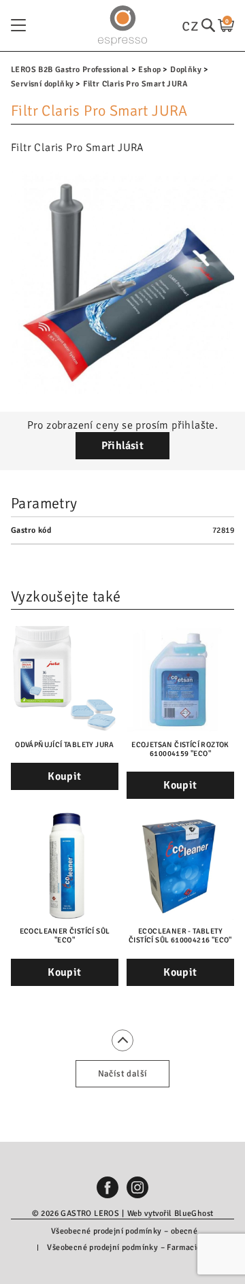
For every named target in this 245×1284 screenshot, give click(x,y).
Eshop (149, 70)
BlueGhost (194, 1213)
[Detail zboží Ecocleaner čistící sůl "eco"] (64, 866)
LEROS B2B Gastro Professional (70, 70)
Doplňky (185, 70)
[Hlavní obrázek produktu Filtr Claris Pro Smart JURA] (122, 282)
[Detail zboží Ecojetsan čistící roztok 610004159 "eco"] (180, 680)
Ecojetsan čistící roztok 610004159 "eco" (180, 749)
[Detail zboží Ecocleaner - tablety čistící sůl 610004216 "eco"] (180, 866)
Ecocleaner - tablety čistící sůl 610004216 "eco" (180, 935)
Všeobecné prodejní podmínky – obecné (124, 1231)
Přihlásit (122, 445)
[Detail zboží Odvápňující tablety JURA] (64, 680)
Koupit (64, 776)
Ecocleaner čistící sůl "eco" (65, 935)
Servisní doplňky (42, 84)
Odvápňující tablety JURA (64, 744)
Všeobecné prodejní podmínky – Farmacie (124, 1247)
